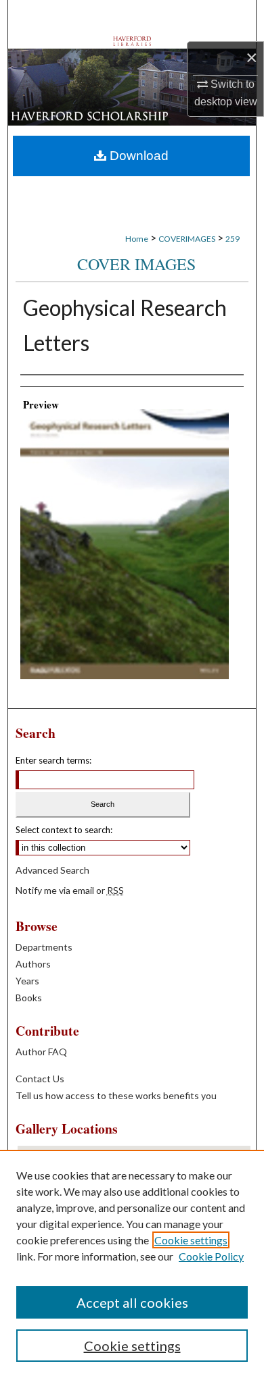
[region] (132, 1264)
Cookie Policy (211, 1256)
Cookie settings (190, 1240)
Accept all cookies (132, 1302)
